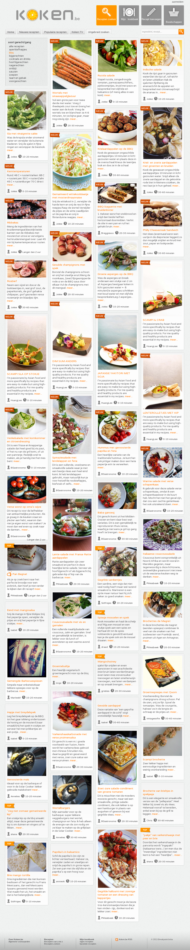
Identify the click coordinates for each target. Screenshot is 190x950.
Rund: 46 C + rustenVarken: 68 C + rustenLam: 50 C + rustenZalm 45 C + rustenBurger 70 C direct (25, 178)
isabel (14, 630)
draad (104, 647)
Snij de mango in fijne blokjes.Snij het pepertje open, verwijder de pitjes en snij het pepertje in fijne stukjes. (26, 618)
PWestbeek (62, 584)
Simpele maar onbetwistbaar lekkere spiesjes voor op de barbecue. (23, 688)
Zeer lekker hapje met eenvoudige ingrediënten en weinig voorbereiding (159, 766)
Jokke (59, 125)
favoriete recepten (88, 944)
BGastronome (63, 490)
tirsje (58, 683)
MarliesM (16, 697)
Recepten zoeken (52, 944)
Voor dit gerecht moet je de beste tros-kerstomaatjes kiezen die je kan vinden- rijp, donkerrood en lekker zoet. (117, 906)
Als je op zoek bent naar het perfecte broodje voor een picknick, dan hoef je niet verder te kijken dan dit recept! (25, 584)
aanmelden (178, 2)
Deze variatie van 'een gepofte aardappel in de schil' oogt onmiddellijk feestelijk (116, 712)
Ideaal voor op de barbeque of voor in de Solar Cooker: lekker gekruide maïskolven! (24, 786)
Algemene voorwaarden (19, 942)
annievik (60, 881)
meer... (74, 119)
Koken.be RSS (125, 939)
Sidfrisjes (106, 603)
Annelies (15, 796)
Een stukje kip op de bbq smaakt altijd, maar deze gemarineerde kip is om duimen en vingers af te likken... (26, 823)
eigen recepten (86, 942)
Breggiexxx (107, 233)
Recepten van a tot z (53, 942)
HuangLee (152, 346)
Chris (149, 820)
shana (14, 834)
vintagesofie (153, 718)
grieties (105, 691)
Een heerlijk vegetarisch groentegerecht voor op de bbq (70, 672)
